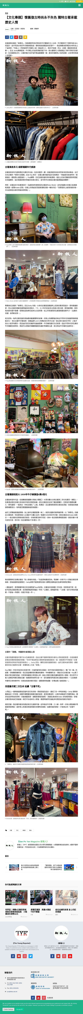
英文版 (73, 1)
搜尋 (62, 1)
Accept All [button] (19, 1009)
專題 (6, 13)
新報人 (24, 830)
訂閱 (79, 1)
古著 (11, 830)
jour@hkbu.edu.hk (12, 991)
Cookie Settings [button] (8, 1009)
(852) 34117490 (13, 983)
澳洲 (30, 830)
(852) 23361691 (14, 988)
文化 (17, 830)
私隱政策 (50, 998)
